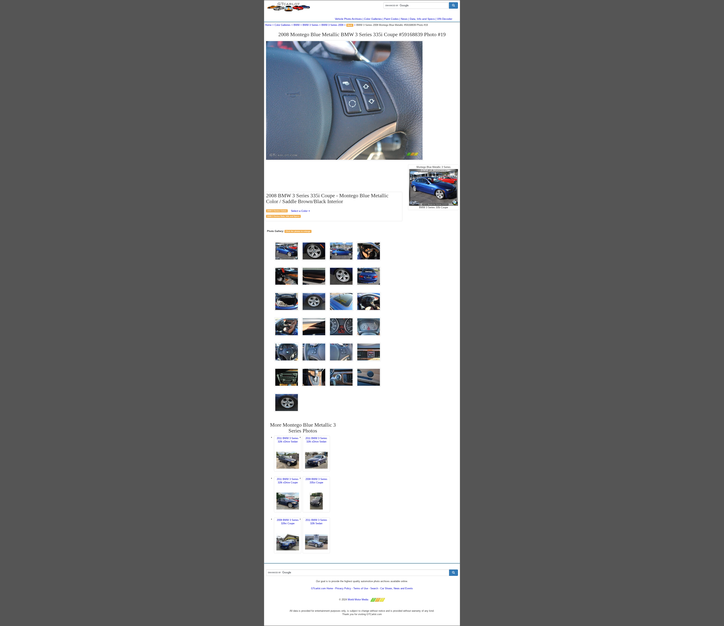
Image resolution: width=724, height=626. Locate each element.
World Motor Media (358, 599)
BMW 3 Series (310, 25)
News (404, 18)
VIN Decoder (444, 18)
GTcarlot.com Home (322, 588)
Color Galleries (373, 18)
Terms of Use (360, 588)
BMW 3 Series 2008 (332, 25)
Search (374, 588)
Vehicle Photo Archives (348, 18)
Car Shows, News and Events (396, 588)
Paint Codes (391, 18)
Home (268, 25)
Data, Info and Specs (422, 18)
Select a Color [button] (299, 210)
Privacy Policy (343, 588)
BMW (297, 25)
